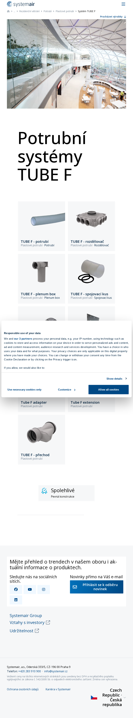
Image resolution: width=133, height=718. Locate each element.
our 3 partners (23, 338)
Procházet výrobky (111, 16)
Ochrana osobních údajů (23, 689)
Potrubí (47, 11)
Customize (64, 389)
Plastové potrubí (65, 11)
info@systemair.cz (56, 671)
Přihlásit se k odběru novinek (100, 586)
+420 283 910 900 (29, 671)
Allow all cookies (108, 389)
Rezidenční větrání (29, 11)
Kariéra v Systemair (58, 689)
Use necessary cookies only (24, 389)
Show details (114, 378)
